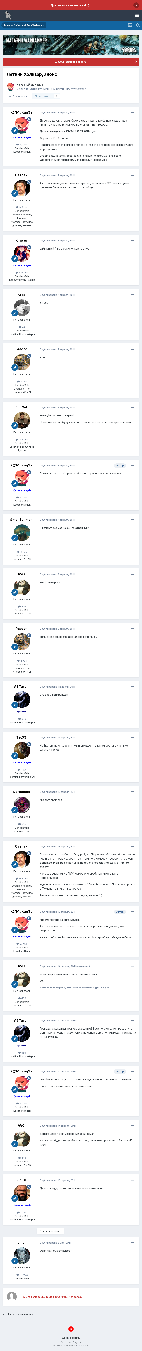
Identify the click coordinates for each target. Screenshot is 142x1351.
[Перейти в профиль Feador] (22, 362)
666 (23, 718)
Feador (21, 349)
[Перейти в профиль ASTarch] (22, 699)
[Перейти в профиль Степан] (22, 188)
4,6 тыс (23, 272)
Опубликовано (57, 112)
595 (23, 824)
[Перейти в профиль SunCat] (22, 420)
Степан (21, 175)
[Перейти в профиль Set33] (22, 750)
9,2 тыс (23, 207)
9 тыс (23, 551)
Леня (21, 1180)
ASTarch (21, 686)
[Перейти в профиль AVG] (22, 587)
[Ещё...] (132, 112)
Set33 (21, 737)
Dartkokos (21, 792)
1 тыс (23, 769)
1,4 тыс (23, 1274)
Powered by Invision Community (71, 1345)
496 (23, 606)
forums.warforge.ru (71, 1342)
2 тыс (23, 381)
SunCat (21, 407)
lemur (21, 1242)
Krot (21, 295)
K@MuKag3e (34, 84)
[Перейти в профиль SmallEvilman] (22, 532)
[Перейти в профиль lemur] (22, 1255)
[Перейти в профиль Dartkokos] (22, 804)
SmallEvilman (21, 520)
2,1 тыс (23, 144)
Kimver (21, 240)
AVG (21, 574)
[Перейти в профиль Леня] (22, 1193)
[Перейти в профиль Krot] (22, 307)
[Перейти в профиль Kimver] (22, 253)
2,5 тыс (23, 439)
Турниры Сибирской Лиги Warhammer (62, 88)
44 (23, 327)
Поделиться (19, 96)
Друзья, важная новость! (68, 5)
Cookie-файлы (71, 1337)
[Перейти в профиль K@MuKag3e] (10, 87)
